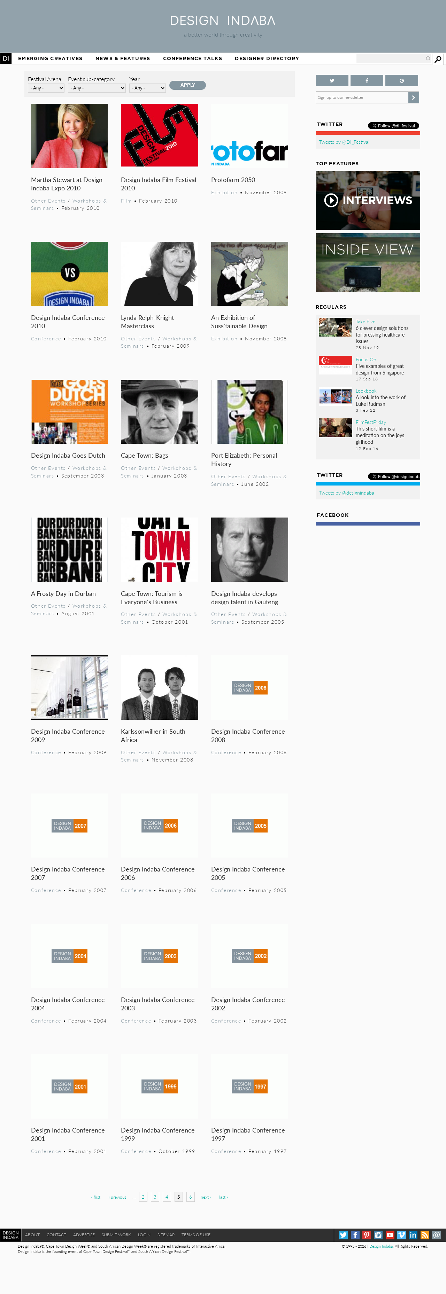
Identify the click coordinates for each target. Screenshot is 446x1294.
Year (134, 79)
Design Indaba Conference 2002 (248, 1003)
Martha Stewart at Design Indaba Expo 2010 (66, 183)
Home (6, 58)
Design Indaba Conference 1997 (248, 1134)
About (32, 1235)
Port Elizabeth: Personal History (244, 459)
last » (223, 1197)
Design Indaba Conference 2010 (68, 321)
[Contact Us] (436, 1235)
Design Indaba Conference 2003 (158, 1003)
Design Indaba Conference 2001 (68, 1134)
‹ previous (117, 1197)
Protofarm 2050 (233, 179)
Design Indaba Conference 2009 (68, 735)
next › (206, 1197)
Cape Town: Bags (144, 455)
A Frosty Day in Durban (63, 593)
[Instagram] (378, 1235)
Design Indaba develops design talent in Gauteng (244, 597)
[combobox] (393, 58)
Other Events (48, 200)
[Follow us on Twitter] (332, 80)
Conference (46, 338)
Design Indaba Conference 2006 (158, 873)
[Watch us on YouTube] (390, 1235)
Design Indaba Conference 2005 (248, 873)
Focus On (366, 359)
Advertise (84, 1235)
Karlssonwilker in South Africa (153, 735)
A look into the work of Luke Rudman (381, 400)
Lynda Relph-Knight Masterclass (147, 321)
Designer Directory (267, 58)
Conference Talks (192, 58)
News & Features (122, 58)
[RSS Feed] (425, 1235)
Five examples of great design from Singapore (380, 369)
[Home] (223, 23)
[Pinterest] (366, 1235)
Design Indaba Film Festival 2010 (158, 183)
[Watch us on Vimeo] (401, 1235)
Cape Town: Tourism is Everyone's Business (152, 597)
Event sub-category (91, 79)
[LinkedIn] (413, 1235)
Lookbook (366, 390)
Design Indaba (381, 1246)
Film (126, 200)
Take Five (365, 321)
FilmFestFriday (371, 421)
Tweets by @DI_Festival (344, 141)
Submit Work (116, 1235)
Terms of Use (196, 1235)
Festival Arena (44, 79)
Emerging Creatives (50, 58)
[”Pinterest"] (401, 80)
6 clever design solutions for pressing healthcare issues (382, 334)
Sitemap (166, 1235)
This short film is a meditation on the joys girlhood (380, 435)
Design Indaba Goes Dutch (68, 455)
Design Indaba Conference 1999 (158, 1134)
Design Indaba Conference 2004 (68, 1003)
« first (95, 1197)
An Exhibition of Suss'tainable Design (239, 321)
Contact (56, 1235)
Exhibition (224, 192)
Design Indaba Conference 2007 (68, 873)
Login (144, 1235)
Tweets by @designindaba (346, 492)
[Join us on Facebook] (367, 80)
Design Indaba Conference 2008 (248, 735)
